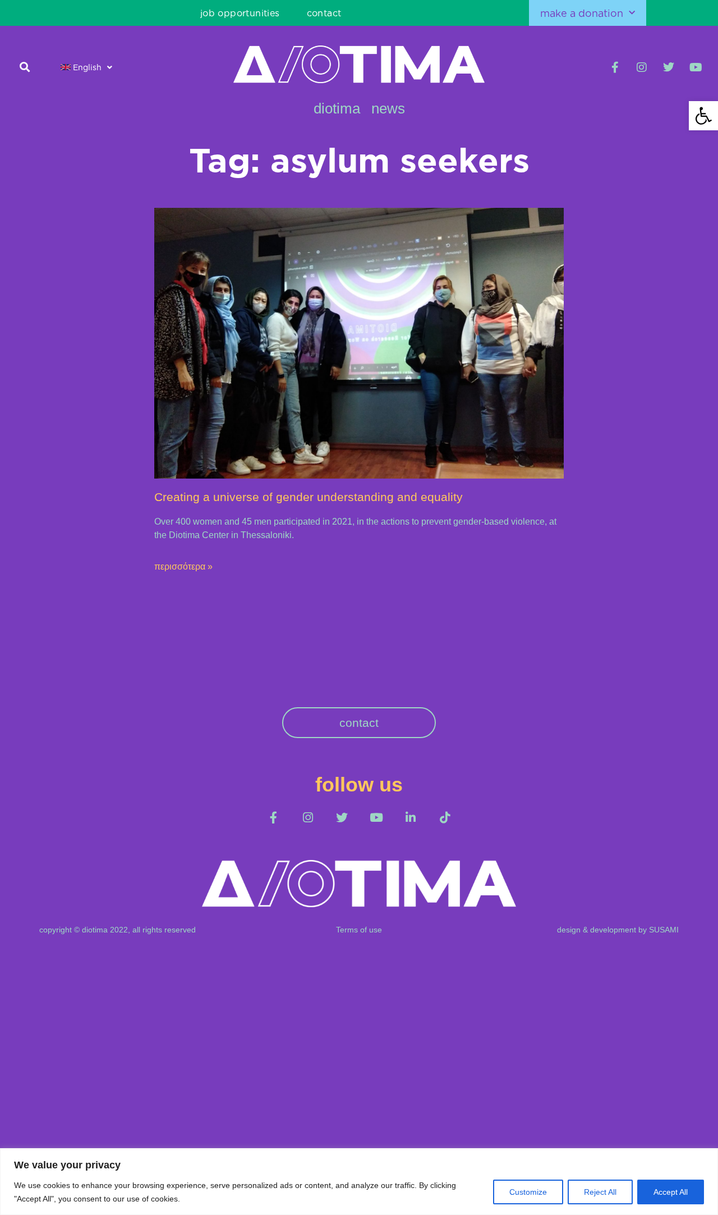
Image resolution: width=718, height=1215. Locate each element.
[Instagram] (641, 67)
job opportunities (240, 13)
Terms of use (359, 929)
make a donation (581, 13)
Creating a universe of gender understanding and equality (308, 496)
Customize (528, 1191)
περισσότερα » (183, 566)
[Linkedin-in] (410, 817)
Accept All (670, 1191)
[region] (359, 1181)
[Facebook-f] (615, 67)
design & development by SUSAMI (618, 929)
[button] (25, 66)
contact (324, 13)
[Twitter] (668, 67)
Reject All (600, 1191)
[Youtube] (695, 67)
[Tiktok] (444, 817)
